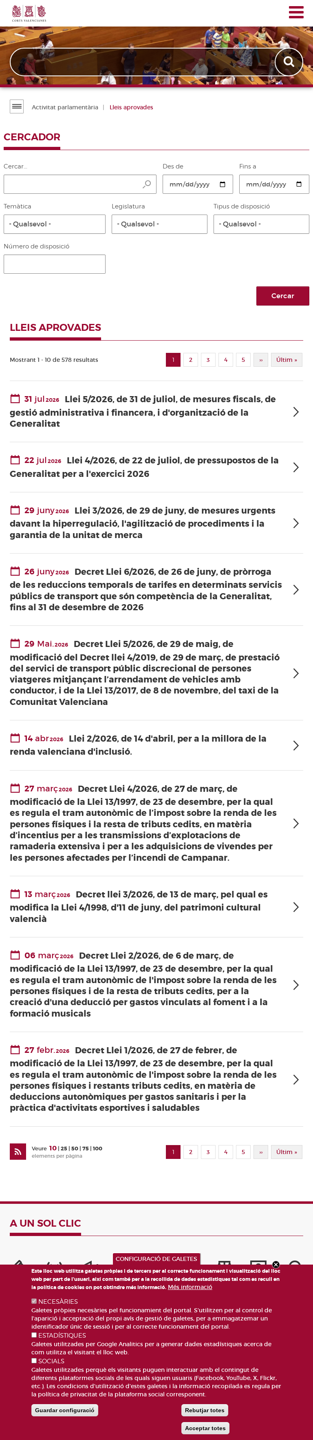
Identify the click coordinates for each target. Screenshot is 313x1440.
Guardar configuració (65, 1410)
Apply (290, 62)
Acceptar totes (205, 1428)
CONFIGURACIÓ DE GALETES (156, 1259)
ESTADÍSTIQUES (62, 1335)
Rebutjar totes (205, 1410)
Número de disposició (36, 246)
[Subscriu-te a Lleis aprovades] (18, 1151)
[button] (55, 224)
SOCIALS (51, 1361)
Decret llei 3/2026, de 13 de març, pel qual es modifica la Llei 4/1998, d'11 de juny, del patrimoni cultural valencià (139, 907)
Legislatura (128, 206)
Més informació (190, 1287)
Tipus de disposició (242, 206)
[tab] (156, 412)
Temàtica (17, 206)
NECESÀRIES (58, 1301)
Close (276, 1264)
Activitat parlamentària (65, 107)
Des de (173, 166)
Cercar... (15, 166)
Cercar (282, 296)
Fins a (247, 166)
